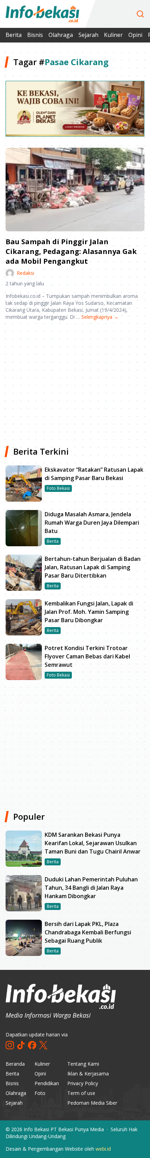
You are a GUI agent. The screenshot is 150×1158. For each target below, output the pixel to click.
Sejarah (88, 35)
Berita (14, 35)
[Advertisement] (75, 380)
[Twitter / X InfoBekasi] (43, 1045)
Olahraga (60, 35)
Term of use (81, 1093)
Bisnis (35, 35)
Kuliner (113, 35)
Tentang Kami (83, 1063)
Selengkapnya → (100, 317)
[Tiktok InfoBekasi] (21, 1045)
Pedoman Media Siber (92, 1102)
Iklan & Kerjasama (88, 1073)
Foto (40, 1093)
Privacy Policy (82, 1083)
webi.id (103, 1148)
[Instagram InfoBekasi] (10, 1045)
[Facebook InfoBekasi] (32, 1045)
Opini (135, 35)
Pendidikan (47, 1083)
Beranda (15, 1063)
